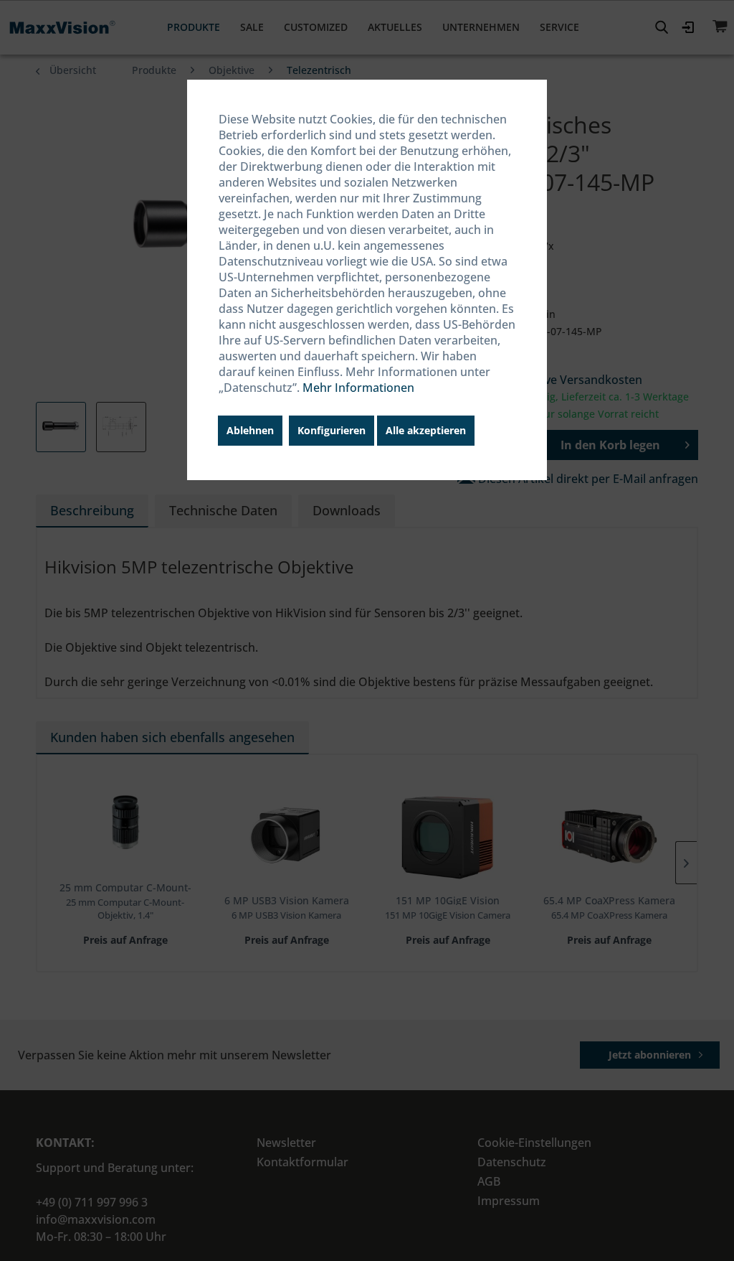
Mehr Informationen (358, 387)
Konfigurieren (331, 430)
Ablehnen (250, 430)
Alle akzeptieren (426, 430)
